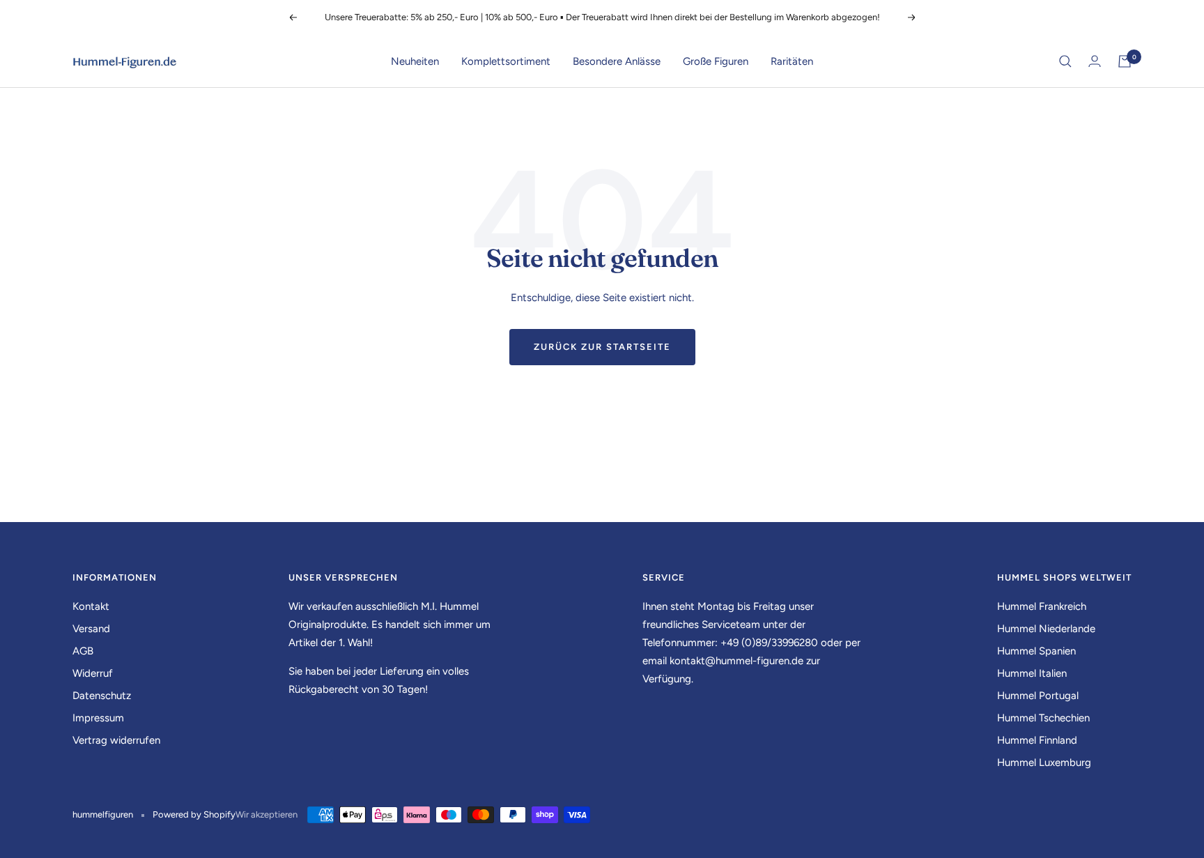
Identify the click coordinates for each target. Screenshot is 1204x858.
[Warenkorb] (1125, 61)
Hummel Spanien (1036, 651)
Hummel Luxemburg (1044, 762)
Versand (91, 628)
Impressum (98, 718)
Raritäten (792, 61)
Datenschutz (101, 695)
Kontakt (90, 606)
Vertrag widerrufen (116, 740)
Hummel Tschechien (1043, 718)
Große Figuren (715, 61)
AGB (82, 651)
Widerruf (92, 673)
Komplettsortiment (505, 61)
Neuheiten (415, 61)
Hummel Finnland (1037, 740)
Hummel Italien (1032, 673)
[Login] (1094, 61)
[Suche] (1065, 61)
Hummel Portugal (1038, 695)
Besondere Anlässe (617, 61)
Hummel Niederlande (1046, 628)
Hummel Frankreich (1041, 606)
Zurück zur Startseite (602, 347)
